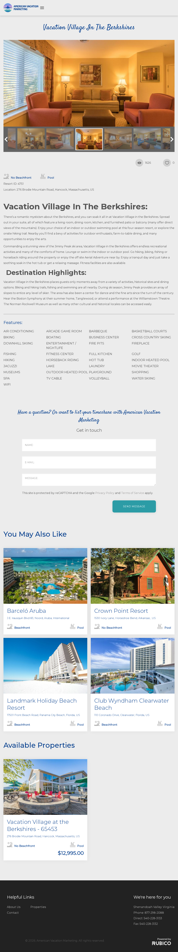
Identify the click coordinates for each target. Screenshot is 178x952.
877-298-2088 (154, 912)
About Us (13, 907)
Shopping (140, 372)
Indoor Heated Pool (150, 360)
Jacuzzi (10, 366)
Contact (13, 912)
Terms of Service (132, 493)
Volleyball (99, 378)
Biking (9, 337)
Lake (50, 366)
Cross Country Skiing (151, 337)
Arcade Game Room (64, 331)
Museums (11, 372)
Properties (38, 907)
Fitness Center (60, 354)
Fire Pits (96, 343)
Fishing (9, 354)
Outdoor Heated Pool (67, 372)
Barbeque (98, 331)
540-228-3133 (153, 918)
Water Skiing (143, 378)
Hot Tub (96, 360)
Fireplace (140, 343)
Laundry (97, 366)
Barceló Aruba (26, 610)
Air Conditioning (18, 331)
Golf (136, 354)
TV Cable (54, 378)
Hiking (9, 360)
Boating (53, 337)
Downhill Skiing (18, 343)
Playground (100, 372)
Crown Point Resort (121, 610)
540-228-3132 (149, 923)
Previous (6, 139)
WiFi (7, 384)
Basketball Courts (149, 331)
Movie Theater (145, 366)
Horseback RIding (62, 360)
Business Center (104, 337)
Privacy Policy (104, 493)
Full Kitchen (100, 354)
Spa (6, 378)
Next (171, 139)
